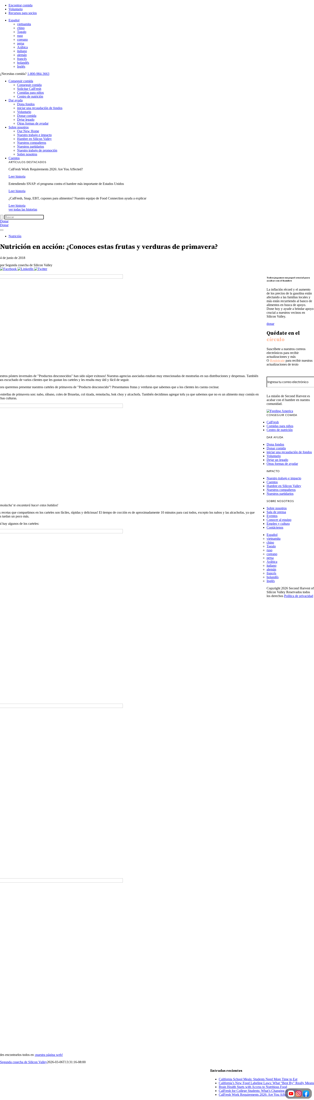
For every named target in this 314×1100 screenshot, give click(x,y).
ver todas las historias (23, 209)
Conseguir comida (21, 81)
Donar (4, 221)
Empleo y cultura (278, 523)
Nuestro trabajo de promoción (37, 150)
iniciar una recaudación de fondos (39, 108)
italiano (22, 51)
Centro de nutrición (30, 96)
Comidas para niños (30, 92)
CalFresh (273, 422)
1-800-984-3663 (38, 74)
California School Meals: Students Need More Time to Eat (258, 1079)
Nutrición (15, 236)
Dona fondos (26, 104)
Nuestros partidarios (30, 146)
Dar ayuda (16, 100)
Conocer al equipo (279, 520)
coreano (22, 39)
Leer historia (17, 176)
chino (21, 28)
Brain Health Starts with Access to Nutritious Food (253, 1087)
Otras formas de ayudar (32, 123)
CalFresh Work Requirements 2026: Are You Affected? (256, 1094)
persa (20, 43)
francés (22, 59)
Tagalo (21, 32)
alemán (22, 55)
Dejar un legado (277, 460)
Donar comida (26, 115)
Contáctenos (275, 527)
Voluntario (16, 9)
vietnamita (24, 24)
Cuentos (14, 158)
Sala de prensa (276, 512)
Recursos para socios (23, 13)
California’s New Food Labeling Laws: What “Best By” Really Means (266, 1083)
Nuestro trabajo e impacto (34, 135)
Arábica (22, 47)
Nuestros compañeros (31, 142)
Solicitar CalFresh (29, 89)
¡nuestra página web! (49, 1055)
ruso (20, 35)
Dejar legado (25, 119)
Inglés (21, 66)
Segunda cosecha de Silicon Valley (23, 1062)
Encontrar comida (20, 5)
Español (14, 20)
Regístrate (277, 360)
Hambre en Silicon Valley (34, 139)
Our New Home (28, 131)
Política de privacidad (298, 596)
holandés (23, 62)
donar (270, 324)
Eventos (272, 516)
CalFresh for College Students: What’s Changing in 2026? (258, 1091)
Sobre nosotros (19, 127)
